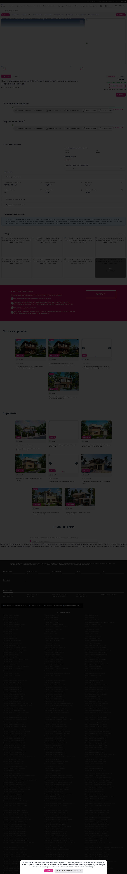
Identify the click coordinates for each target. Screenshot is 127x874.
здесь (93, 867)
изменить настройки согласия (68, 871)
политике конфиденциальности (44, 867)
